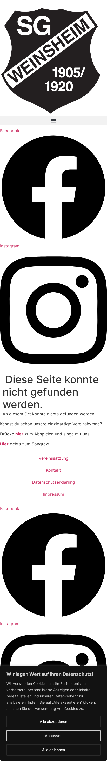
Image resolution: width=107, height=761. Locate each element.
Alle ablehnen (53, 749)
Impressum (53, 494)
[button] (53, 120)
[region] (53, 713)
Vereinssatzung (54, 458)
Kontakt (53, 470)
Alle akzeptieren (53, 721)
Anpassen (53, 735)
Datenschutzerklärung (53, 482)
